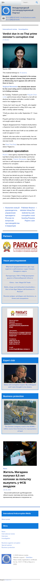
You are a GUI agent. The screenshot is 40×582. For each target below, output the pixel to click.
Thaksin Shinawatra (19, 159)
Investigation (23, 29)
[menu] (3, 18)
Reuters (5, 154)
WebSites (29, 557)
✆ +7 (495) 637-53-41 (13, 19)
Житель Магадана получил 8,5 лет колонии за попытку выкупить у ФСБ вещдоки (17, 479)
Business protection (8, 547)
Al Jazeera (23, 73)
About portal (6, 519)
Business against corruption (11, 543)
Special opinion (7, 545)
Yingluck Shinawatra (10, 86)
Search (37, 2)
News (5, 468)
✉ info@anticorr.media (28, 17)
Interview (5, 536)
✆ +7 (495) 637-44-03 (13, 17)
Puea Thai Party (11, 144)
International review (10, 29)
